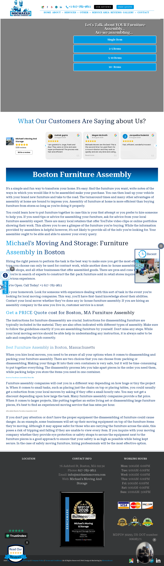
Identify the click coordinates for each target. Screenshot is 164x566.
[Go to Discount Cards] (5, 273)
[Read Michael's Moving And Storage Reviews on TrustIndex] (16, 536)
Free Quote (125, 7)
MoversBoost (107, 560)
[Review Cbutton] (16, 554)
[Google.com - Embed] (28, 482)
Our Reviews (103, 7)
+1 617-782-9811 (80, 6)
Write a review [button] (24, 152)
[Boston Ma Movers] (145, 553)
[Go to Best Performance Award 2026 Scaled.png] (82, 519)
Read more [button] (89, 155)
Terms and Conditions (53, 560)
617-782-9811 (87, 470)
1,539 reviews (21, 147)
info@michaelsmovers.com (87, 474)
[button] (156, 145)
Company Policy (37, 560)
